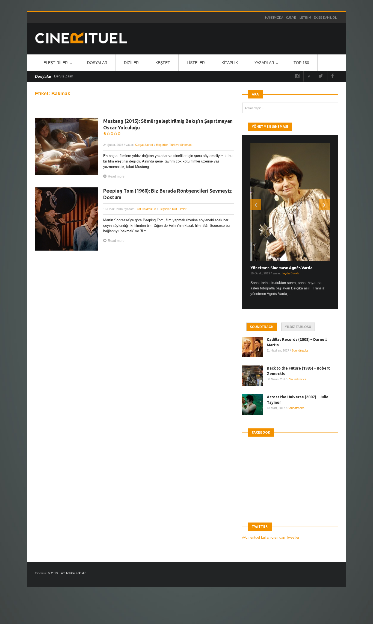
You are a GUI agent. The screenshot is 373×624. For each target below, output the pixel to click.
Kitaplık (229, 62)
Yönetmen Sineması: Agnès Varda (281, 268)
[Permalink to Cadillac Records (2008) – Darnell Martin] (254, 347)
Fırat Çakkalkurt (145, 209)
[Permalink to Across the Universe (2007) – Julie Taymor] (254, 404)
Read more (116, 176)
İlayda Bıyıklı (290, 273)
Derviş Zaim (63, 76)
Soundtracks (300, 350)
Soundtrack (262, 327)
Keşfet (162, 62)
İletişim (305, 17)
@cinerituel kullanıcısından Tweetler (270, 537)
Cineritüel (41, 573)
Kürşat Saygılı (144, 144)
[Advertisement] (99, 610)
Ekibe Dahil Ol (325, 17)
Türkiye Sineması (181, 144)
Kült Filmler (179, 209)
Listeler (196, 62)
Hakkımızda (274, 17)
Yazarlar (264, 62)
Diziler (131, 62)
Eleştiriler (55, 62)
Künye (291, 17)
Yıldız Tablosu (298, 327)
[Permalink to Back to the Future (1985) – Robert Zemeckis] (254, 375)
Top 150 (301, 62)
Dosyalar (97, 62)
